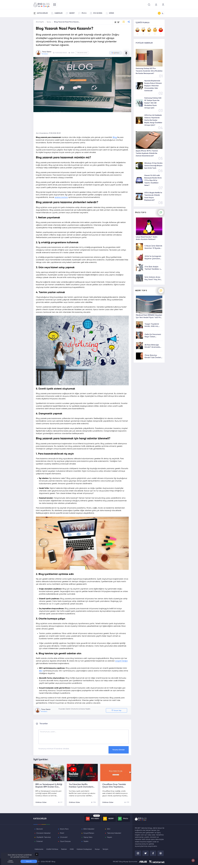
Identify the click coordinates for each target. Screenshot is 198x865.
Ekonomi (40, 829)
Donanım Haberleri (44, 833)
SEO (40, 671)
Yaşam (109, 837)
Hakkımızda (39, 849)
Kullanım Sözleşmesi (84, 849)
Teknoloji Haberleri (114, 833)
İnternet (40, 841)
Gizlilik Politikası (52, 849)
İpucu (49, 22)
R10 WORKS (97, 13)
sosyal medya (121, 661)
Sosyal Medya (89, 833)
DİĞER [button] (111, 13)
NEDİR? (72, 13)
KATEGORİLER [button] (42, 13)
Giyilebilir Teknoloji (44, 837)
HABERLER (58, 13)
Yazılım (86, 841)
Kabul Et (29, 861)
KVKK (72, 849)
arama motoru (61, 197)
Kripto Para (64, 829)
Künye (97, 849)
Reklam (64, 849)
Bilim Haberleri (89, 829)
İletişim (105, 849)
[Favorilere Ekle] (123, 22)
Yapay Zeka (88, 837)
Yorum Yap (117, 710)
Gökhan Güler (41, 802)
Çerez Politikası (11, 861)
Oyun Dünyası (65, 841)
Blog (115, 137)
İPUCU (84, 13)
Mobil (62, 833)
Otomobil (63, 837)
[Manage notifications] (193, 860)
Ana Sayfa (40, 22)
